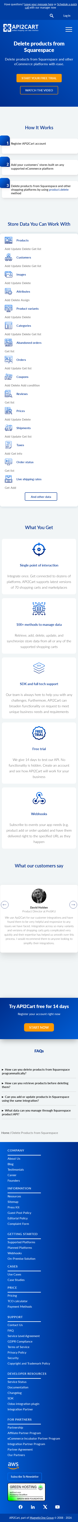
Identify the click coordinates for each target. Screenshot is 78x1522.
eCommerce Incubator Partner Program (34, 1438)
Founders (14, 1180)
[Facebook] (20, 1508)
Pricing (12, 1295)
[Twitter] (45, 1508)
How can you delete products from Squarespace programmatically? (36, 1071)
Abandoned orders (28, 342)
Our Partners (16, 1455)
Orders (21, 359)
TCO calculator (18, 1301)
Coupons (22, 376)
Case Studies (16, 1280)
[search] (52, 16)
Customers (23, 257)
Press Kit (14, 1207)
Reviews (22, 394)
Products (22, 240)
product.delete (59, 189)
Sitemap (13, 1201)
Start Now (39, 1027)
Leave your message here (38, 4)
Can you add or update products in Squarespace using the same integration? (35, 1098)
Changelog (15, 1392)
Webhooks (15, 1253)
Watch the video (39, 90)
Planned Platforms (20, 1247)
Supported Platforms (21, 1242)
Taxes (20, 445)
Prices (20, 411)
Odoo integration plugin (23, 1403)
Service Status (17, 1381)
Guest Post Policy (19, 1212)
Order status (25, 462)
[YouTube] (57, 1508)
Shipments (23, 428)
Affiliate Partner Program (24, 1433)
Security (13, 1358)
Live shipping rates (28, 479)
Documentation (18, 1387)
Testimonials (16, 1169)
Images (21, 274)
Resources (14, 1196)
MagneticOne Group (42, 1517)
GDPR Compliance (20, 1341)
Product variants (27, 308)
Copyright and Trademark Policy (29, 1363)
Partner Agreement (20, 1449)
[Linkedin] (33, 1508)
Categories (23, 325)
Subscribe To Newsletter (25, 1476)
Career (12, 1175)
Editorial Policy (18, 1218)
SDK (11, 1398)
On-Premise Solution (21, 1258)
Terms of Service (18, 1347)
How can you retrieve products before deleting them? (35, 1085)
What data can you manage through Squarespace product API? (36, 1112)
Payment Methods (20, 1306)
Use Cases (14, 1274)
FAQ (11, 1330)
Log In (66, 15)
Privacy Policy (17, 1352)
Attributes (23, 291)
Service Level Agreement (24, 1336)
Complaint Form (18, 1223)
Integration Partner (20, 1409)
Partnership (15, 1427)
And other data (41, 496)
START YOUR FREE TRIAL (39, 78)
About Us (14, 1158)
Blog (10, 1164)
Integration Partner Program (26, 1444)
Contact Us (15, 1325)
